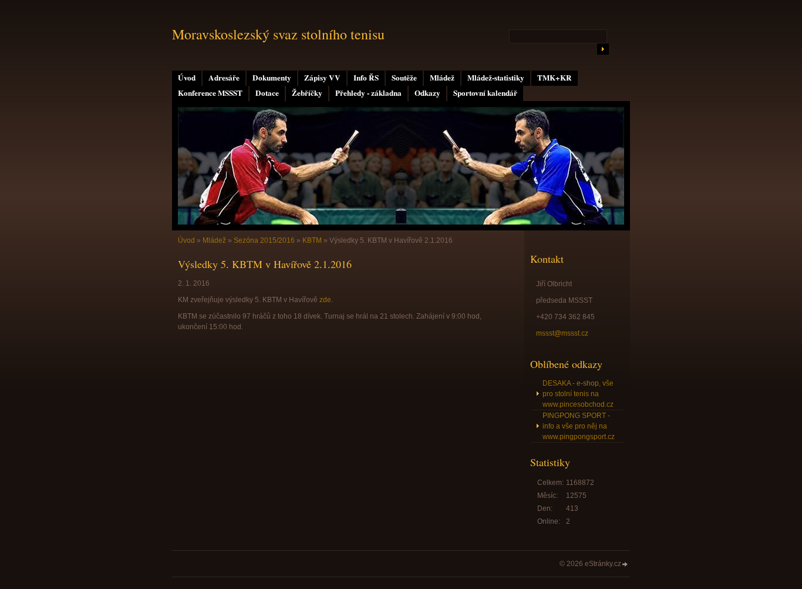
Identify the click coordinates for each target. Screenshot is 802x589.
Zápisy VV (322, 77)
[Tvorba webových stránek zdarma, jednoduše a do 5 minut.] (625, 564)
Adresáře (224, 77)
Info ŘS (366, 77)
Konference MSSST (210, 93)
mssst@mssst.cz (562, 333)
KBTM (312, 240)
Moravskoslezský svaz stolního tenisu (278, 34)
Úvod (187, 77)
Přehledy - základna (368, 93)
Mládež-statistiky (495, 77)
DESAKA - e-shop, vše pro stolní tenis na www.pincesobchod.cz (578, 394)
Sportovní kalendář (485, 93)
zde (325, 300)
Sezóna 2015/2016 (264, 240)
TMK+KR (554, 77)
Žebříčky (307, 93)
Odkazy (427, 93)
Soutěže (404, 77)
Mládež (442, 77)
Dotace (267, 93)
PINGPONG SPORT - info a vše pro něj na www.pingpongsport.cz (578, 426)
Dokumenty (271, 77)
